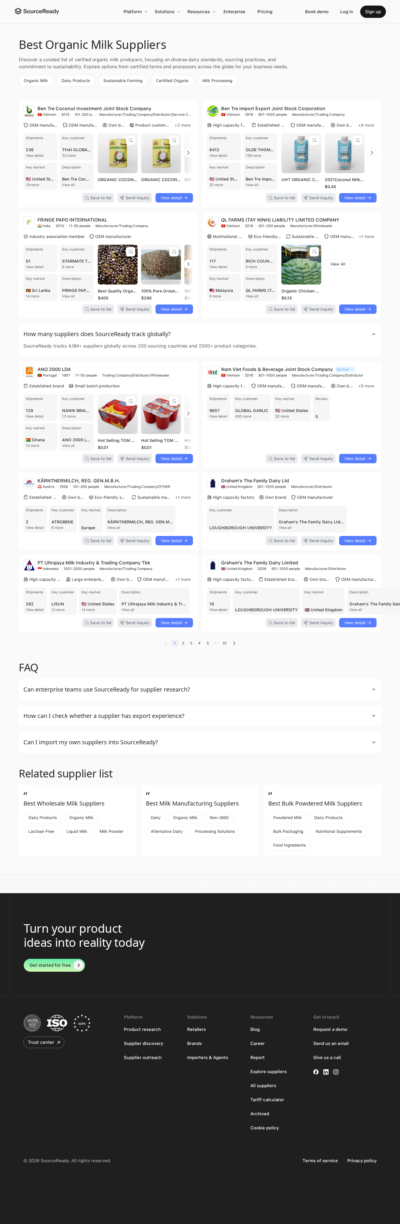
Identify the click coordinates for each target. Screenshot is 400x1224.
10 (225, 643)
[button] (200, 334)
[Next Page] (234, 643)
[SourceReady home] (36, 11)
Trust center (41, 1042)
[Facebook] (316, 1072)
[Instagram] (336, 1072)
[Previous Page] (165, 643)
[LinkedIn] (326, 1072)
